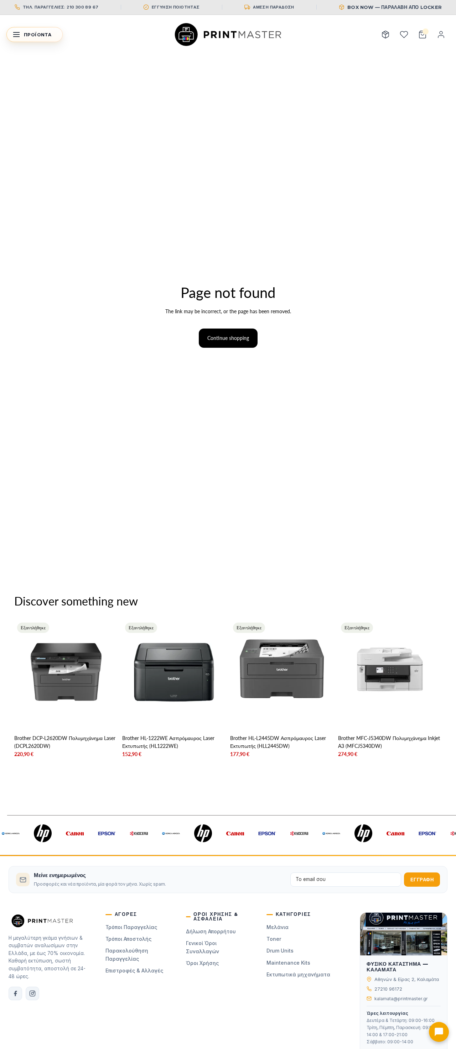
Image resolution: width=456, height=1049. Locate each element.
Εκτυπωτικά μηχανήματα (298, 974)
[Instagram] (32, 993)
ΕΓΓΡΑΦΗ (422, 879)
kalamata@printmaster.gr (401, 998)
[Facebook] (15, 993)
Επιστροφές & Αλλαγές (134, 970)
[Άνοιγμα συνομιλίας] (439, 1032)
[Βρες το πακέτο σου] (385, 34)
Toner (273, 939)
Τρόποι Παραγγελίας (131, 927)
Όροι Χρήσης (202, 963)
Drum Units (280, 951)
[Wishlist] (404, 34)
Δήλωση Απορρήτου (211, 931)
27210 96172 (388, 989)
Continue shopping (228, 338)
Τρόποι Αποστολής (128, 939)
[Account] (441, 34)
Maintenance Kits (288, 963)
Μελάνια (277, 927)
